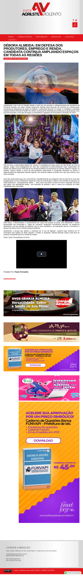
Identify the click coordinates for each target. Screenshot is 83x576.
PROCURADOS (41, 37)
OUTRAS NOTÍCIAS (25, 37)
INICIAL (11, 37)
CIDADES (12, 40)
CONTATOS (69, 37)
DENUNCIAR (56, 37)
